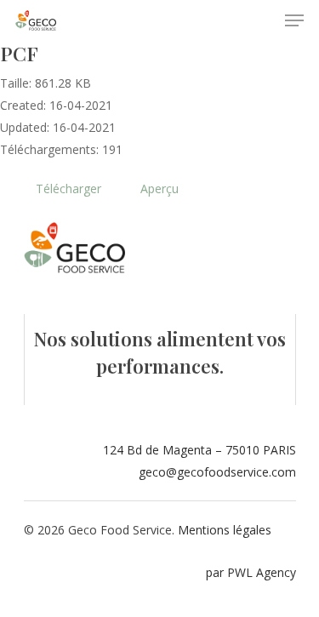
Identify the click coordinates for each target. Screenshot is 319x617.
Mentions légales (224, 530)
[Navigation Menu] (294, 20)
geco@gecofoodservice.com (217, 472)
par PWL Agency (251, 572)
